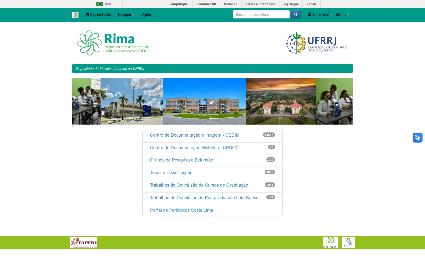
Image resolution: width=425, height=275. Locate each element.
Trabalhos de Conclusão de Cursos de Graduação (199, 184)
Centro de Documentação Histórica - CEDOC (194, 147)
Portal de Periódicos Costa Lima (181, 210)
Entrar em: (320, 14)
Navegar (125, 14)
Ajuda (146, 14)
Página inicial (100, 14)
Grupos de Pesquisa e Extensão (181, 159)
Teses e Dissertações (171, 172)
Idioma (341, 14)
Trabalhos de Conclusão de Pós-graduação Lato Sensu (204, 197)
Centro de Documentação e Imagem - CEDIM (195, 134)
